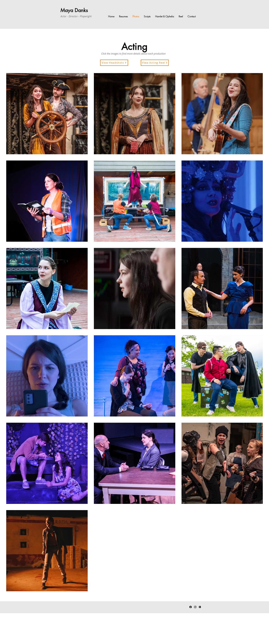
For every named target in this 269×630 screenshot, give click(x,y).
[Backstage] (199, 607)
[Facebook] (190, 607)
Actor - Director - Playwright (76, 16)
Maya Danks (74, 10)
